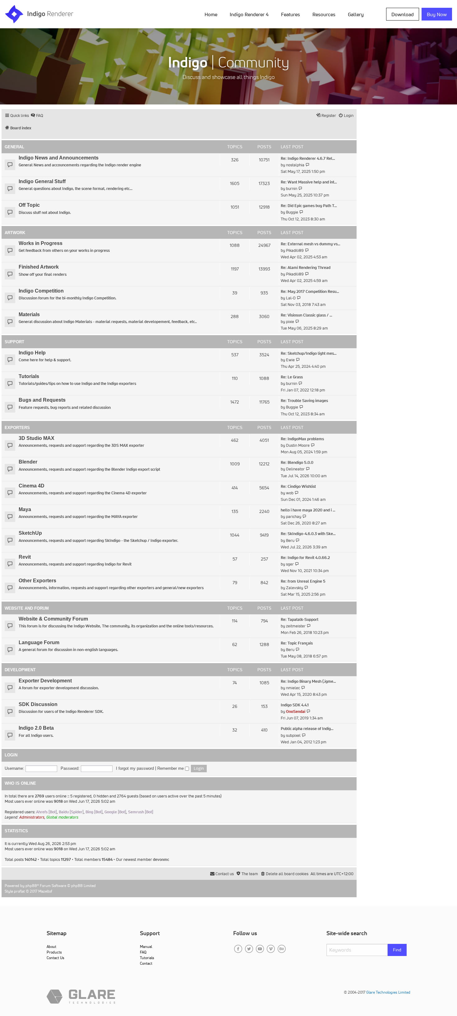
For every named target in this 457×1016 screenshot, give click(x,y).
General (14, 147)
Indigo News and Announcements (59, 157)
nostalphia (295, 165)
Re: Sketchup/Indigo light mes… (309, 353)
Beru (290, 540)
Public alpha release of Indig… (307, 728)
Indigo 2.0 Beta (36, 728)
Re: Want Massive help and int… (309, 182)
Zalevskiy (294, 587)
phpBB (31, 885)
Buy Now (437, 14)
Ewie (290, 360)
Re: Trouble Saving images (304, 400)
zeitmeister (296, 626)
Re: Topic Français (297, 643)
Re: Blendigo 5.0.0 (297, 462)
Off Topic (29, 205)
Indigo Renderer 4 (249, 14)
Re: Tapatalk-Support (299, 619)
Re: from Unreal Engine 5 (303, 581)
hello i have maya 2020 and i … (308, 510)
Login (11, 755)
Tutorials (29, 376)
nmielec (293, 687)
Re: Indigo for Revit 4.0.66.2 (305, 557)
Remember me (171, 768)
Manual (146, 946)
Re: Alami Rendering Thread (305, 267)
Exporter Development (45, 680)
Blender (28, 461)
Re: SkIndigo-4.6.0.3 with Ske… (308, 533)
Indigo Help (32, 352)
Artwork (15, 232)
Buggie (292, 212)
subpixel (293, 735)
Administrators (31, 817)
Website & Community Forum (53, 618)
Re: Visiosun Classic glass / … (306, 315)
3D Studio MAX (36, 438)
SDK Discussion (38, 704)
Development (20, 669)
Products (54, 952)
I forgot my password (135, 768)
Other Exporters (37, 580)
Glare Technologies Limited (388, 992)
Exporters (17, 427)
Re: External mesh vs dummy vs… (310, 244)
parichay (293, 516)
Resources (323, 14)
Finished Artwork (39, 267)
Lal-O (291, 298)
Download (402, 14)
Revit (25, 557)
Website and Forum (27, 608)
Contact (146, 963)
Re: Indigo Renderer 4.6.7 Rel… (308, 158)
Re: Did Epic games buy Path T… (309, 205)
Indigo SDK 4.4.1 (295, 705)
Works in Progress (40, 243)
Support (14, 341)
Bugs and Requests (42, 400)
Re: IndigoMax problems (302, 438)
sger (290, 564)
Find (397, 950)
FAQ (143, 952)
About (51, 946)
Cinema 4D (31, 485)
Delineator (295, 469)
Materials (29, 314)
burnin (291, 188)
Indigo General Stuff (42, 181)
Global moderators (62, 817)
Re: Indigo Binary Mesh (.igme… (308, 681)
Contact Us (55, 957)
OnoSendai (295, 711)
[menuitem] (212, 14)
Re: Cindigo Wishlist (298, 486)
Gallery (356, 14)
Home (211, 14)
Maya (25, 509)
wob (289, 493)
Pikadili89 (295, 250)
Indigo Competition (41, 290)
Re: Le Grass (292, 377)
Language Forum (39, 642)
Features (290, 14)
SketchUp (30, 533)
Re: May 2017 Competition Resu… (310, 291)
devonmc (161, 859)
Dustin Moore (298, 445)
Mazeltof (45, 891)
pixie (290, 321)
